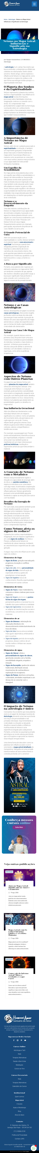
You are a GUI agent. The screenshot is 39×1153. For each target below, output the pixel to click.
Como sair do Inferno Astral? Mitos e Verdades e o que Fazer (18, 976)
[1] (33, 1149)
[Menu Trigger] (34, 4)
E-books (19, 1104)
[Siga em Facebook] (13, 1040)
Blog (19, 1111)
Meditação (19, 1065)
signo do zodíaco (17, 539)
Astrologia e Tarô (19, 1050)
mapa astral (8, 97)
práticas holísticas (11, 444)
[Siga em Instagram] (17, 1040)
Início (5, 19)
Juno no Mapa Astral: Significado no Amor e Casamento (19, 887)
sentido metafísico (20, 482)
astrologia (9, 67)
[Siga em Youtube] (25, 1040)
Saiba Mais (19, 827)
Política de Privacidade (19, 1135)
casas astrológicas (11, 313)
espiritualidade (10, 148)
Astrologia (12, 19)
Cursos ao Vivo (19, 1069)
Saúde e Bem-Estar (19, 1061)
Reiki (19, 1054)
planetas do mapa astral (18, 384)
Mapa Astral (19, 1100)
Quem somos (19, 1097)
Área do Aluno (19, 1115)
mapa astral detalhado (22, 747)
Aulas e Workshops (19, 1107)
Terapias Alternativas (19, 1058)
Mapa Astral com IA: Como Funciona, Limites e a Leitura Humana (17, 932)
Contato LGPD (19, 1139)
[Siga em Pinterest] (21, 1040)
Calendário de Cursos (19, 1086)
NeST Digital (26, 1151)
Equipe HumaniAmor (13, 59)
